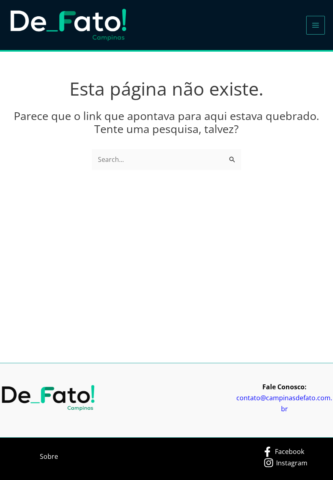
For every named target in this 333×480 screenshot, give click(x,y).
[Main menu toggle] (315, 25)
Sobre (49, 456)
